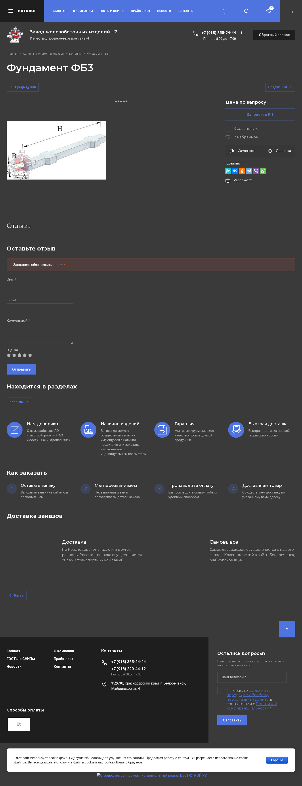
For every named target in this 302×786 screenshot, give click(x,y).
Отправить (21, 369)
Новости (164, 11)
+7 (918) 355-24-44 (218, 32)
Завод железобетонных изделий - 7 (73, 31)
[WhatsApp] (263, 171)
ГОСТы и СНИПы (111, 11)
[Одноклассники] (242, 171)
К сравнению (245, 128)
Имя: (11, 280)
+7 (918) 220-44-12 (128, 668)
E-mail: (11, 300)
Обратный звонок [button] (274, 35)
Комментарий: (19, 321)
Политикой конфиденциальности (252, 706)
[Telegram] (249, 171)
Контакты (185, 11)
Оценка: (13, 350)
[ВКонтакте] (235, 171)
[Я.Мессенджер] (228, 171)
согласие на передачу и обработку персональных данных (249, 695)
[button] (22, 11)
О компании (83, 11)
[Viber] (256, 171)
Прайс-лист (140, 11)
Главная (59, 11)
